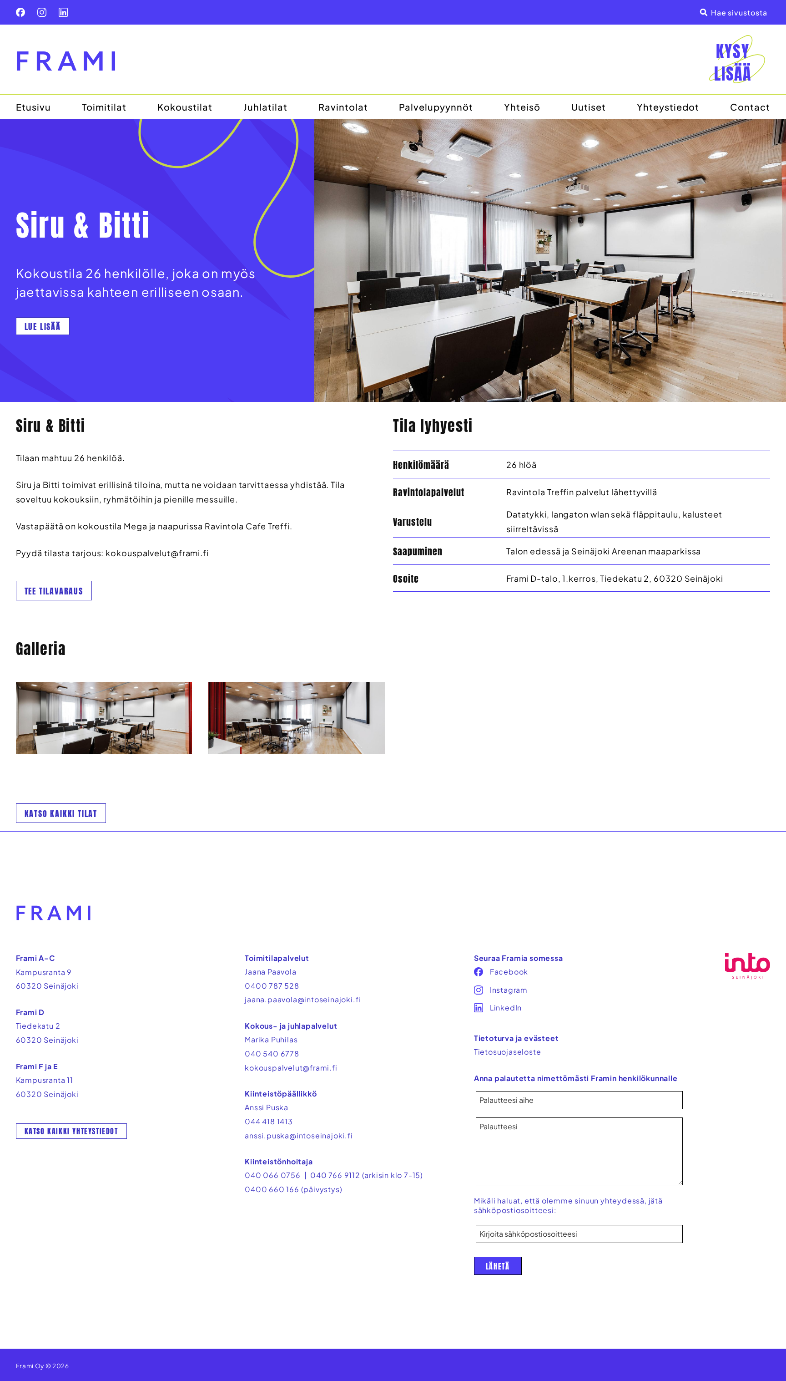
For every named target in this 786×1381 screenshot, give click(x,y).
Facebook (509, 971)
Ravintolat (343, 107)
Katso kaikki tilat (61, 813)
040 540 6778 (272, 1053)
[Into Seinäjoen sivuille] (747, 966)
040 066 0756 (273, 1175)
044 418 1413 (269, 1121)
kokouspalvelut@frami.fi (291, 1067)
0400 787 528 (272, 985)
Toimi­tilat (104, 107)
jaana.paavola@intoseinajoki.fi (303, 999)
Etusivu (33, 107)
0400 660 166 (272, 1189)
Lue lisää (43, 326)
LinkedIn (506, 1007)
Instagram (509, 990)
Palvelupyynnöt (436, 107)
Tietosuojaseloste (507, 1051)
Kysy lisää (732, 62)
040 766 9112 (335, 1175)
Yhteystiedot (668, 107)
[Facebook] (20, 12)
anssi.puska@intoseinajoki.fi (299, 1135)
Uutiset (588, 107)
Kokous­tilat (184, 107)
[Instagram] (41, 12)
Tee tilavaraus (54, 591)
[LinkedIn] (63, 12)
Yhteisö (522, 107)
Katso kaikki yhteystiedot (71, 1131)
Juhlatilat (265, 107)
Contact (750, 107)
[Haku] (735, 12)
